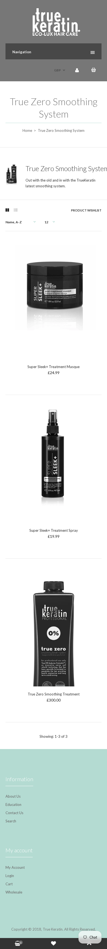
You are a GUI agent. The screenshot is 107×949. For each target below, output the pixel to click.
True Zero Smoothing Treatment (54, 694)
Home (27, 130)
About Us (13, 796)
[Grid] (7, 210)
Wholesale (13, 892)
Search (10, 821)
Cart (9, 884)
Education (13, 804)
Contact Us (14, 813)
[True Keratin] (53, 34)
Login (9, 875)
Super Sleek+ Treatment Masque (53, 366)
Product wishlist (86, 210)
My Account (15, 867)
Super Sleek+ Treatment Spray (53, 530)
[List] (16, 210)
